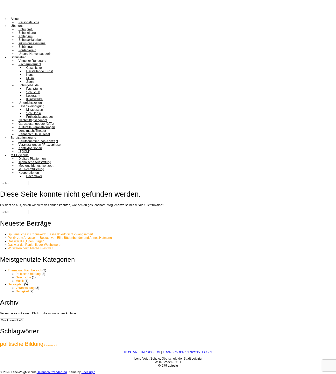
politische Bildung (21, 344)
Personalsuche (28, 22)
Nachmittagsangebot (32, 120)
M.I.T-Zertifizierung (31, 169)
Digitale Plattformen (32, 158)
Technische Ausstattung (34, 162)
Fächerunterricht (29, 64)
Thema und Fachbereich (25, 270)
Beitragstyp (15, 284)
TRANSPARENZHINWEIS (181, 352)
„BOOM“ (24, 151)
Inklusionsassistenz (32, 43)
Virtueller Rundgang (32, 60)
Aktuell (15, 18)
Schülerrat (25, 46)
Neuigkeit (22, 291)
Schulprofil (25, 29)
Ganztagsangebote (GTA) (36, 123)
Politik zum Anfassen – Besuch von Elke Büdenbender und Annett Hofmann (60, 237)
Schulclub (33, 92)
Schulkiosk (33, 113)
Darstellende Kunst (39, 71)
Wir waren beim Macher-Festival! (30, 248)
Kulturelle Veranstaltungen (36, 127)
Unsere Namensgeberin (35, 53)
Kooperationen (28, 172)
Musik (30, 78)
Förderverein (27, 50)
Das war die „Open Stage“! (26, 241)
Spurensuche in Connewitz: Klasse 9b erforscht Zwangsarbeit (50, 234)
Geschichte (34, 67)
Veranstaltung (25, 287)
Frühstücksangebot (39, 116)
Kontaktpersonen (30, 148)
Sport (30, 81)
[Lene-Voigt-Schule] (17, 12)
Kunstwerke (34, 99)
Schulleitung (27, 32)
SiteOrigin (88, 372)
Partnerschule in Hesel (34, 134)
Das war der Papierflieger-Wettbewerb (34, 244)
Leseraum (33, 95)
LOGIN (207, 352)
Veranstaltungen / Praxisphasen (40, 144)
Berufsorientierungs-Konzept (38, 141)
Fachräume (34, 88)
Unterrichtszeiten (30, 102)
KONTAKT (131, 352)
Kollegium (25, 36)
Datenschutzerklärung (52, 372)
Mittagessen (34, 109)
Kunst (30, 74)
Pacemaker (34, 176)
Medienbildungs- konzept (35, 165)
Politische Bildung (28, 273)
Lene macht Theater (32, 130)
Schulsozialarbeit (30, 39)
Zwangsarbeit (50, 345)
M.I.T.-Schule (20, 155)
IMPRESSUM (150, 352)
